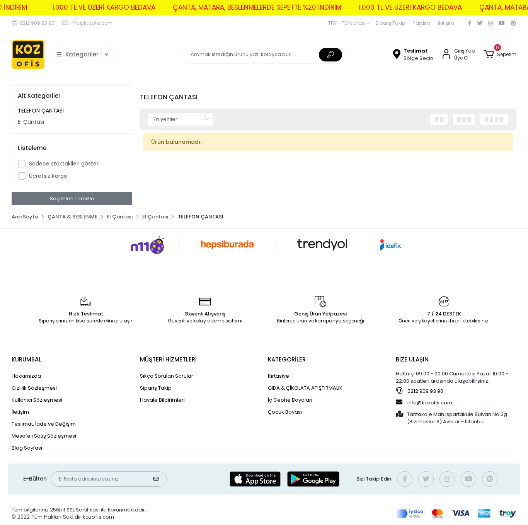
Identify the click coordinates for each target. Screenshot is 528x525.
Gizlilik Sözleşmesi (34, 388)
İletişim (446, 23)
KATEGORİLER (287, 359)
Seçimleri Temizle (72, 198)
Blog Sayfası (27, 448)
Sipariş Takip (390, 23)
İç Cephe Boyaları (290, 400)
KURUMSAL (26, 359)
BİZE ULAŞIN (412, 359)
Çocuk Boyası (285, 412)
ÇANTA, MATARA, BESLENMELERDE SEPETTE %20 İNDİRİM (257, 7)
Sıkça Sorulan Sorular (166, 376)
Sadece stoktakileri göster (64, 163)
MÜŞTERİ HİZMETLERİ (168, 359)
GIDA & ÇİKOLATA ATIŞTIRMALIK (305, 388)
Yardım (421, 23)
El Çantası (31, 122)
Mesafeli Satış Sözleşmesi (44, 436)
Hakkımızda (26, 376)
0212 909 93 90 (424, 391)
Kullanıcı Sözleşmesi (37, 400)
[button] (500, 54)
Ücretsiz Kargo (48, 176)
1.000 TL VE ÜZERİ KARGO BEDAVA (103, 7)
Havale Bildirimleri (162, 400)
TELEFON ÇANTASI (41, 110)
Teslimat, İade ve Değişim (44, 424)
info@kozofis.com (429, 402)
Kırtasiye (278, 376)
